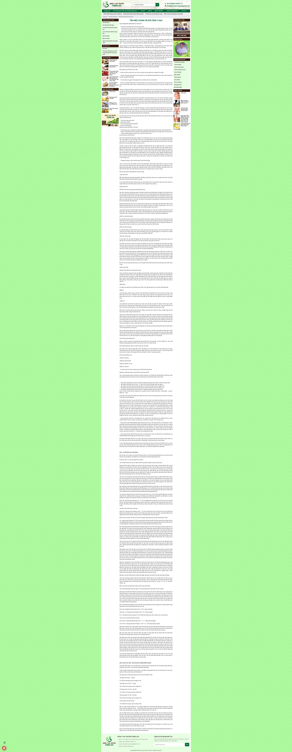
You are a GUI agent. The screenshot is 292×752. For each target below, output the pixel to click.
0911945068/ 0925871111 (175, 3)
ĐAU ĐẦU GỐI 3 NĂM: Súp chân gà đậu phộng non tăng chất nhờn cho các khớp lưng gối (185, 118)
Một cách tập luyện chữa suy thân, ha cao (185, 102)
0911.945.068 (181, 36)
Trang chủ (105, 16)
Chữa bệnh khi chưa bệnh (113, 60)
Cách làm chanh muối (113, 109)
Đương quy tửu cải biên (113, 98)
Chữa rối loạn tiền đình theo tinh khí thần (184, 109)
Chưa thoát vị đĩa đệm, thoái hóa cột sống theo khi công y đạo (114, 78)
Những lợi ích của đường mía (113, 103)
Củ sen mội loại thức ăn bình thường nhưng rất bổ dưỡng (114, 84)
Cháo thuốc (112, 91)
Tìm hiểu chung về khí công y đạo (125, 16)
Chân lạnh (183, 93)
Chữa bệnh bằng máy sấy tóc (113, 66)
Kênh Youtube (178, 39)
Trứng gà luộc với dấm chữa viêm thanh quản (185, 125)
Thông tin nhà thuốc (113, 16)
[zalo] (4, 742)
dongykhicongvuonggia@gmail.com (177, 6)
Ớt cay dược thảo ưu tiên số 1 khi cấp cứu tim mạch (113, 73)
